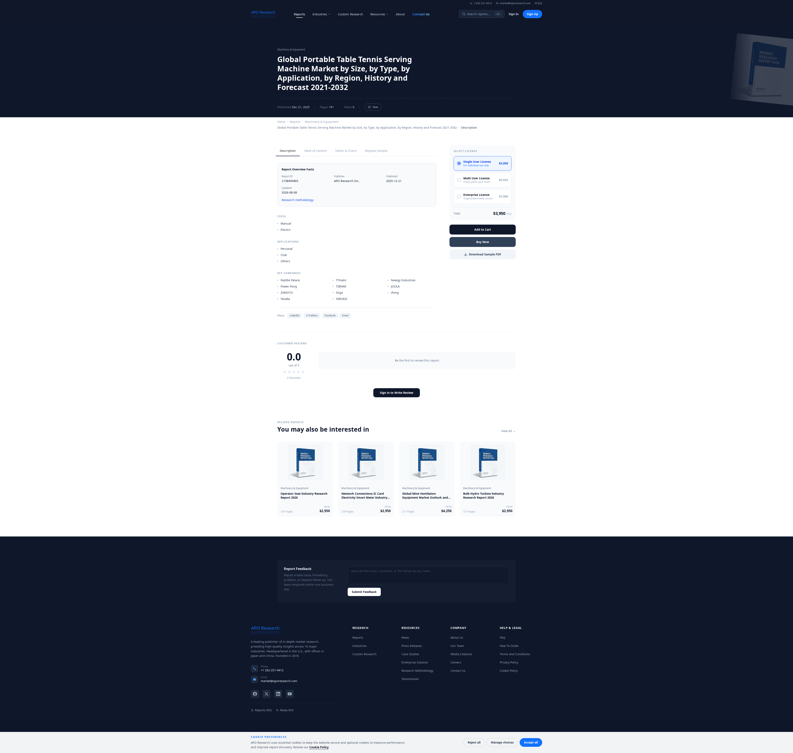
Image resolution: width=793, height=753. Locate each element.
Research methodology (298, 200)
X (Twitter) (312, 315)
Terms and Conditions (515, 654)
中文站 (538, 3)
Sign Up (532, 14)
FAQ (502, 637)
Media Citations (461, 654)
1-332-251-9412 (482, 3)
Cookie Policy (509, 671)
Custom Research (350, 14)
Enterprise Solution (414, 662)
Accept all (531, 742)
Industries (319, 14)
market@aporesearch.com (515, 3)
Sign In (514, 14)
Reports (299, 14)
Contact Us (421, 14)
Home (281, 122)
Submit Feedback (364, 592)
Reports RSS (263, 710)
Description (288, 151)
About (400, 14)
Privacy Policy (509, 662)
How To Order (509, 646)
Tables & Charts (346, 151)
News (405, 637)
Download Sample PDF (485, 254)
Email (345, 315)
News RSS (287, 710)
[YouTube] (290, 694)
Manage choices (502, 742)
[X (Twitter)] (266, 694)
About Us (457, 637)
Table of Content (315, 151)
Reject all (474, 742)
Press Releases (411, 646)
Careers (456, 662)
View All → (508, 431)
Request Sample (376, 151)
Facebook (329, 315)
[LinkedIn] (278, 694)
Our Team (457, 646)
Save (375, 107)
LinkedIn (294, 315)
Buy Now (482, 242)
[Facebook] (255, 694)
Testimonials (410, 679)
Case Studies (410, 654)
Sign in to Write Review (396, 393)
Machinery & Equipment (322, 122)
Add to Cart (482, 229)
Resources (377, 14)
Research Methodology (417, 671)
